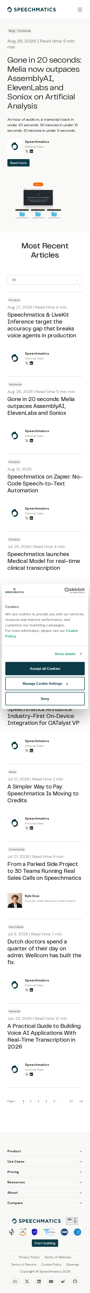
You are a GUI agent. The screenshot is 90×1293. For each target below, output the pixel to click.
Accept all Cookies (45, 668)
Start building (45, 1243)
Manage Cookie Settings (42, 683)
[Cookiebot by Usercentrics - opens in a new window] (65, 590)
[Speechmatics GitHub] (75, 1281)
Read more (18, 163)
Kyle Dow (32, 896)
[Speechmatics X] (27, 1281)
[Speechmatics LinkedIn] (39, 1281)
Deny (45, 698)
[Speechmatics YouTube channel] (51, 1281)
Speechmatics (37, 142)
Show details (65, 654)
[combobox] (45, 280)
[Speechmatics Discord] (15, 1281)
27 (71, 1101)
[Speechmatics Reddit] (63, 1281)
